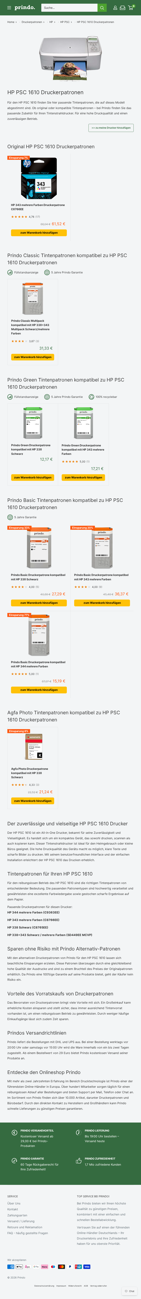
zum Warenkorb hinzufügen (39, 232)
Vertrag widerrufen (98, 1286)
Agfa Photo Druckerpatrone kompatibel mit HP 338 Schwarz (29, 773)
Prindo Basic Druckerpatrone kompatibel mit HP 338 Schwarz (38, 577)
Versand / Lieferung (21, 1221)
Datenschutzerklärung (44, 1286)
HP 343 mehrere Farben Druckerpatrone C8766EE (38, 207)
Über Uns (13, 1203)
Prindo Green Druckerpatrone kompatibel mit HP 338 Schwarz (30, 449)
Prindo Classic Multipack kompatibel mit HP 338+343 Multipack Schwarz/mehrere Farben (30, 327)
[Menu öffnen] (9, 7)
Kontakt (12, 1209)
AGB (86, 1286)
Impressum (61, 1286)
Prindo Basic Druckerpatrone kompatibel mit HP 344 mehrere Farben (38, 664)
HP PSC (65, 21)
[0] (130, 7)
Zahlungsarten (17, 1215)
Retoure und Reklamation (24, 1227)
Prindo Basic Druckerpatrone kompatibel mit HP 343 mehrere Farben (101, 577)
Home (10, 21)
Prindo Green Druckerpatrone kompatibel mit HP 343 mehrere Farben (83, 450)
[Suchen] (102, 8)
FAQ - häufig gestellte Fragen (27, 1233)
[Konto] (115, 8)
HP (51, 21)
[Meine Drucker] (122, 7)
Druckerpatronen (32, 21)
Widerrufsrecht (75, 1286)
